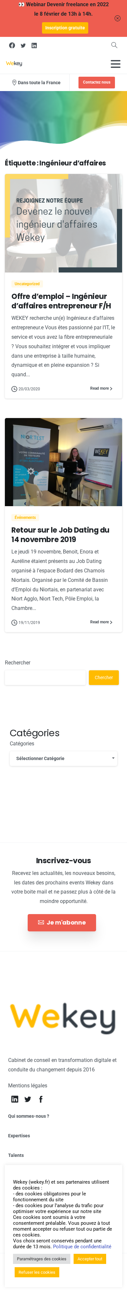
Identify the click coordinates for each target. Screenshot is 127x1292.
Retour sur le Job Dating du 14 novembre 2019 (60, 535)
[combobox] (63, 758)
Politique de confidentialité (82, 1247)
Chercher (104, 677)
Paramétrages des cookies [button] (41, 1258)
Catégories (22, 743)
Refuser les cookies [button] (37, 1272)
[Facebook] (12, 45)
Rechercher (17, 663)
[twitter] (23, 45)
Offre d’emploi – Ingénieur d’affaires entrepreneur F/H (61, 301)
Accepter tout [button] (90, 1258)
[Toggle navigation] (115, 64)
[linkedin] (34, 45)
